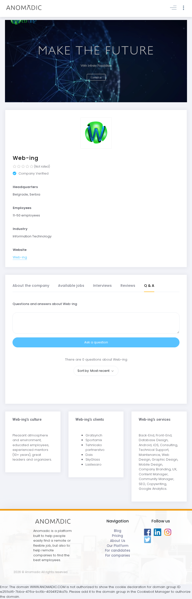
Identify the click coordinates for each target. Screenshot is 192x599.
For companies (117, 555)
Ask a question (96, 342)
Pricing (117, 535)
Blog (117, 530)
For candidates (117, 550)
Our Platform (117, 545)
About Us (117, 540)
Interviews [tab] (102, 285)
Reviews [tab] (127, 285)
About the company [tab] (30, 285)
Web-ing (20, 257)
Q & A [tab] (149, 285)
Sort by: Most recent (94, 370)
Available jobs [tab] (71, 285)
